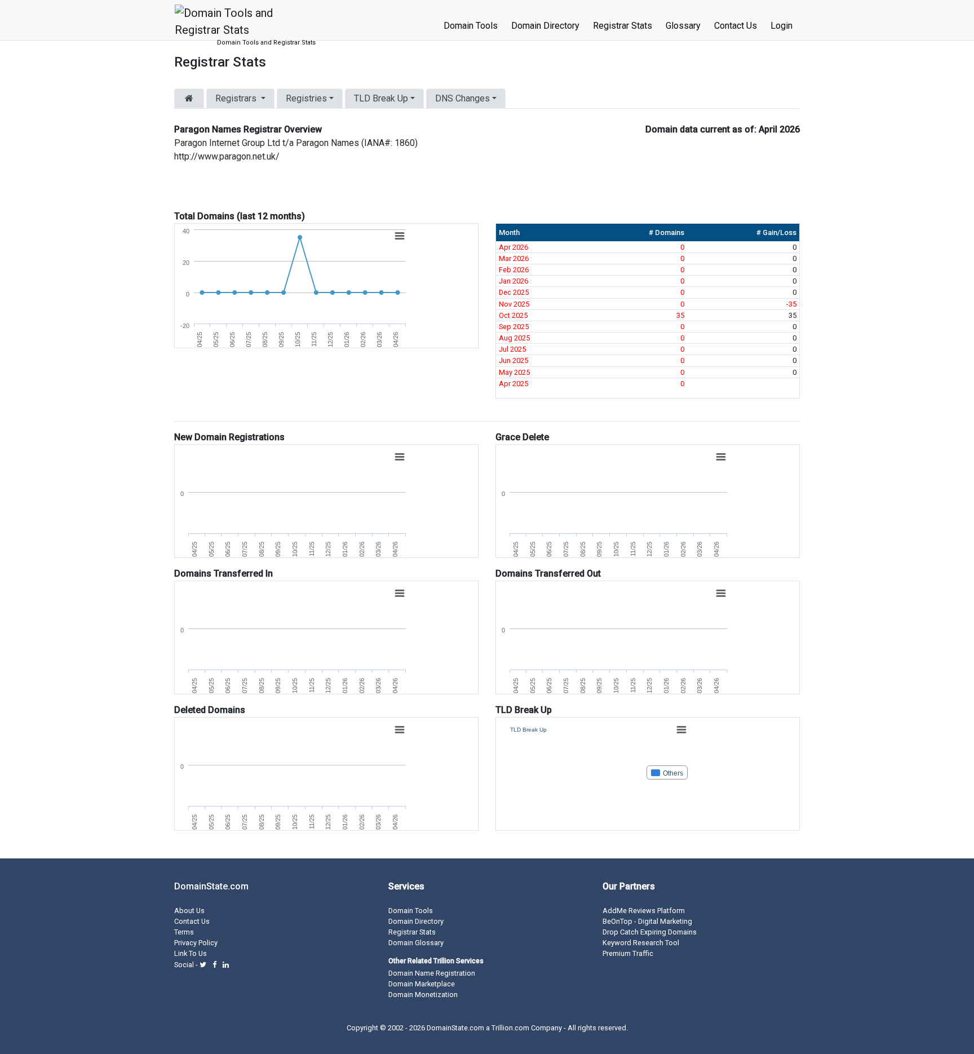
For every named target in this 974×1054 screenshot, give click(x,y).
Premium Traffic (628, 953)
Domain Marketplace (421, 984)
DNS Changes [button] (462, 98)
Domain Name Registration (431, 973)
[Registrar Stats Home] (189, 98)
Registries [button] (306, 98)
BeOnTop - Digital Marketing (647, 921)
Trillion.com (510, 1028)
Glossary (683, 25)
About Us (189, 910)
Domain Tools (471, 25)
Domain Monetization (423, 994)
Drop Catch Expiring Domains (650, 932)
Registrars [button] (235, 98)
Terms (184, 932)
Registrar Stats (622, 25)
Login (782, 25)
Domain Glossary (416, 942)
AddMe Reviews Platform (644, 910)
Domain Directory (545, 25)
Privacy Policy (196, 942)
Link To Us (190, 953)
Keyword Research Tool (641, 942)
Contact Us (735, 25)
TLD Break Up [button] (381, 98)
